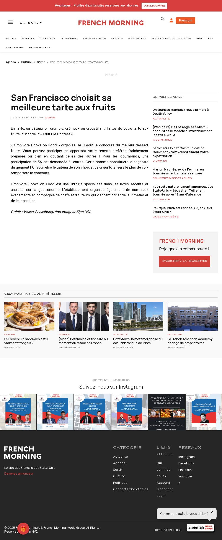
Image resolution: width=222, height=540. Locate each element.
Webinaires (162, 140)
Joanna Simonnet (69, 347)
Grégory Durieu (123, 347)
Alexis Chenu (12, 347)
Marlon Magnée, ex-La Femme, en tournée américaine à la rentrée (178, 171)
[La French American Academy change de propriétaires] (193, 316)
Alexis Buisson (176, 347)
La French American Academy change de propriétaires (190, 341)
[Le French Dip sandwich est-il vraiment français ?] (29, 316)
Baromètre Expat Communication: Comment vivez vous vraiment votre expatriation (181, 152)
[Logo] (56, 452)
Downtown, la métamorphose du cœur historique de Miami (138, 341)
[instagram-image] (18, 412)
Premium (185, 20)
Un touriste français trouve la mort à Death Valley (181, 112)
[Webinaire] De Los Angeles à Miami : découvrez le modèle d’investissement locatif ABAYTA (182, 131)
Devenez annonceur (18, 473)
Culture (26, 62)
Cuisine (9, 334)
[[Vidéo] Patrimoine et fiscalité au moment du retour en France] (84, 316)
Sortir (41, 62)
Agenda (10, 62)
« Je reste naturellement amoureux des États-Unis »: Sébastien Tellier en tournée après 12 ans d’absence (183, 190)
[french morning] (111, 22)
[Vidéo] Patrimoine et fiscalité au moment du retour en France (83, 341)
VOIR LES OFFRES (154, 5)
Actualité (161, 119)
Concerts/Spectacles (172, 178)
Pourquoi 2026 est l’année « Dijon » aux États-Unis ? (182, 210)
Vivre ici (160, 161)
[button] (162, 19)
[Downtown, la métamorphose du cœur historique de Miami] (138, 316)
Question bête (166, 216)
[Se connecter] (171, 21)
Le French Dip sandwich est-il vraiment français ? (26, 341)
